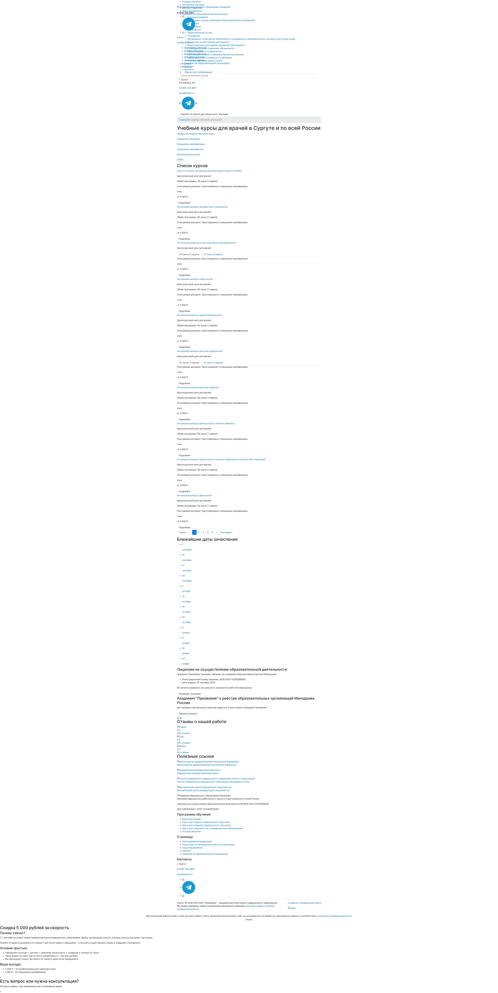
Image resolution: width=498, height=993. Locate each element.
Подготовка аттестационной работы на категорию (208, 844)
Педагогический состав (199, 32)
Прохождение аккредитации (197, 841)
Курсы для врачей (191, 819)
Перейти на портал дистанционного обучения (204, 114)
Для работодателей (194, 57)
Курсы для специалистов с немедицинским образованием (212, 828)
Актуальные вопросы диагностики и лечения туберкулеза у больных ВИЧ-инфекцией (221, 459)
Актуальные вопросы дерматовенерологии (199, 315)
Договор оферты (255, 906)
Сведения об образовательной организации (205, 14)
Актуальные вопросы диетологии (194, 495)
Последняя (226, 532)
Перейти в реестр (188, 713)
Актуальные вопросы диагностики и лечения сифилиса (205, 423)
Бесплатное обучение (193, 4)
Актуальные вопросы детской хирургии (198, 387)
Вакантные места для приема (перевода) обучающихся (216, 45)
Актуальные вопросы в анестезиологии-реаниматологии (206, 242)
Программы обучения (195, 47)
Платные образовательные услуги (204, 60)
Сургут (180, 37)
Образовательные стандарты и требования (209, 57)
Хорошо (249, 919)
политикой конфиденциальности (335, 916)
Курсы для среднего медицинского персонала (206, 822)
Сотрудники (193, 35)
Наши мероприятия (192, 11)
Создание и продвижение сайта (304, 903)
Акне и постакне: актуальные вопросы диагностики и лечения (209, 170)
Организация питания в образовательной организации (215, 54)
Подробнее (184, 202)
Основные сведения (197, 17)
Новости (188, 66)
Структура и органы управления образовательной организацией (221, 20)
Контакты (189, 69)
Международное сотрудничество (204, 51)
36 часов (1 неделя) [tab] (189, 254)
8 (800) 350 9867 (185, 13)
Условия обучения (191, 1)
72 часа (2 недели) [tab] (213, 254)
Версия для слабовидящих (198, 72)
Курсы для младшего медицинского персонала (206, 825)
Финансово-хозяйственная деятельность (208, 42)
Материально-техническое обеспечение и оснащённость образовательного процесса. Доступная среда (241, 39)
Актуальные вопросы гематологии (195, 279)
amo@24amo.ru (185, 42)
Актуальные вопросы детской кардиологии (199, 351)
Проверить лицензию (190, 693)
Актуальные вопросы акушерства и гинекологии (202, 206)
